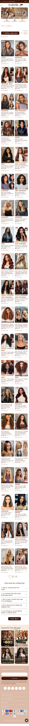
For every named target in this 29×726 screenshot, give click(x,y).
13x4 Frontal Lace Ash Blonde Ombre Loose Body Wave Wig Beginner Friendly (6, 406)
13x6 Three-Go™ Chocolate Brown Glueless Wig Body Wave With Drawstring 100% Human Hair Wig (7, 139)
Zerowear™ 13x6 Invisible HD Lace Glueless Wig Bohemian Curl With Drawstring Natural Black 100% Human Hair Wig (7, 299)
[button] (4, 5)
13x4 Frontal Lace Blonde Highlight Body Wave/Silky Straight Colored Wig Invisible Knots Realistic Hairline (21, 459)
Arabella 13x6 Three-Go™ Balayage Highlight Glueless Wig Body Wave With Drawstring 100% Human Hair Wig (21, 219)
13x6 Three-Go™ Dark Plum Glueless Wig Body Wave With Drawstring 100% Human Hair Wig (21, 406)
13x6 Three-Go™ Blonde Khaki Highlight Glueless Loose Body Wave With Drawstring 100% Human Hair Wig (21, 326)
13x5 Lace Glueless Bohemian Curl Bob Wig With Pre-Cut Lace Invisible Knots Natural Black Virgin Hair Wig (7, 193)
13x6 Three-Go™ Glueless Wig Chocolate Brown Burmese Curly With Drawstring (21, 433)
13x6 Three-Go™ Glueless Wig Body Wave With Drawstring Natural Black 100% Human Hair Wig (7, 166)
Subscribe (14, 678)
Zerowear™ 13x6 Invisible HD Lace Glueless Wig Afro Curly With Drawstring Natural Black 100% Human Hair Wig (7, 379)
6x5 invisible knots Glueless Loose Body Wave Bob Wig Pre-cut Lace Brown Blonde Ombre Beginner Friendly (21, 113)
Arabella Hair (11, 720)
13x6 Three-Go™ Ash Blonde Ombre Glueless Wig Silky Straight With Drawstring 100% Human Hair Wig (21, 568)
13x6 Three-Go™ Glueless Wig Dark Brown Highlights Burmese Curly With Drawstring (21, 379)
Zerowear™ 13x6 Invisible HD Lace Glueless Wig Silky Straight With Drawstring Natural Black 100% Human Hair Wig (21, 541)
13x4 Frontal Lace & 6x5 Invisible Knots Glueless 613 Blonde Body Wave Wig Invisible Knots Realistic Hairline (7, 219)
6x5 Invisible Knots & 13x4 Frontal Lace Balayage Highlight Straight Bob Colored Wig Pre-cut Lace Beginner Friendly (6, 513)
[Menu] (1, 5)
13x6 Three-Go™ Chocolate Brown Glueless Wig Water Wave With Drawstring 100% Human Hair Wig (7, 433)
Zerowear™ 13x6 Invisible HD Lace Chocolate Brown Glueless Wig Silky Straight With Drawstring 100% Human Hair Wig (21, 166)
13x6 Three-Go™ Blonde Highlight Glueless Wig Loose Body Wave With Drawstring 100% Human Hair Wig (21, 272)
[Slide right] (28, 1)
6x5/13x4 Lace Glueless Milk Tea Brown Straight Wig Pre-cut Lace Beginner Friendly (7, 486)
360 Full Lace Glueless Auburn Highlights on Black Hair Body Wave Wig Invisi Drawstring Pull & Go (7, 541)
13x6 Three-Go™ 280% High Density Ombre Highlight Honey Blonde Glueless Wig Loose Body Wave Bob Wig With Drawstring (21, 486)
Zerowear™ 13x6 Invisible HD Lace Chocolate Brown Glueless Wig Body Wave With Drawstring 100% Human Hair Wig (21, 299)
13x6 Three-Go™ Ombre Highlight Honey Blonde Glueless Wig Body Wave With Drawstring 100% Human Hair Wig (7, 113)
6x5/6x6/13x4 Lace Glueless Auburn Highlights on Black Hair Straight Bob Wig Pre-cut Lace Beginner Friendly (7, 459)
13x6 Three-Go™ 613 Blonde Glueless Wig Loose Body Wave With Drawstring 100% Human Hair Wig (7, 568)
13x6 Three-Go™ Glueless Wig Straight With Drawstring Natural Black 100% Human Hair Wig (7, 246)
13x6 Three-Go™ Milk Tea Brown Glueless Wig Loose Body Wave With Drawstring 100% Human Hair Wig (21, 352)
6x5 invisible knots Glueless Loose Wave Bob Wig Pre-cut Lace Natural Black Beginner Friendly (21, 193)
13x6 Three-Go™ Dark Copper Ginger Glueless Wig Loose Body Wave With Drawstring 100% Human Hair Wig (21, 86)
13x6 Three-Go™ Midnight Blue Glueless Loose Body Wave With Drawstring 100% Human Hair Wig (21, 139)
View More (14, 619)
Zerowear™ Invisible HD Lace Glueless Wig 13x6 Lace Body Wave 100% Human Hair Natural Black (21, 246)
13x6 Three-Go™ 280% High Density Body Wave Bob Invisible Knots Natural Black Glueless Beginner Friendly (21, 515)
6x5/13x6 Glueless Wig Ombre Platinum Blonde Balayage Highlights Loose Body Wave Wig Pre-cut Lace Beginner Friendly (7, 59)
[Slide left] (1, 1)
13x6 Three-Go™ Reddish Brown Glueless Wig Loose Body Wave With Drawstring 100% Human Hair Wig (7, 272)
